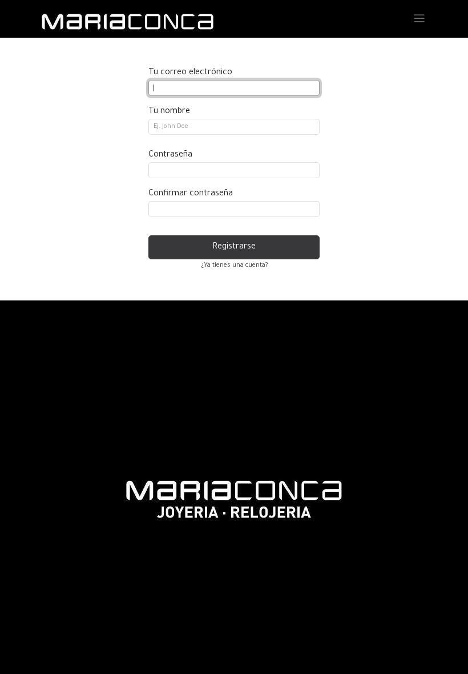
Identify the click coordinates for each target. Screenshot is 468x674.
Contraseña (170, 155)
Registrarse (234, 247)
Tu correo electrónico (190, 73)
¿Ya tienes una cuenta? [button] (234, 265)
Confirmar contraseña (190, 194)
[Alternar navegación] (419, 19)
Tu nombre (169, 112)
